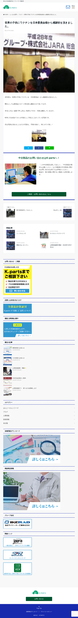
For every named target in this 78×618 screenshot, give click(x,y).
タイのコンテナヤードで (57, 233)
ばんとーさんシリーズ (10, 408)
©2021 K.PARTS (39, 615)
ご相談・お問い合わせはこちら (39, 194)
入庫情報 (6, 416)
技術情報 (6, 419)
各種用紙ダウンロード (31, 611)
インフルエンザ (21, 233)
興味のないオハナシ (22, 245)
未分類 (5, 423)
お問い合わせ (39, 599)
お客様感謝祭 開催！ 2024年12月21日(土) (61, 246)
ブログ (5, 412)
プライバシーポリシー (46, 611)
